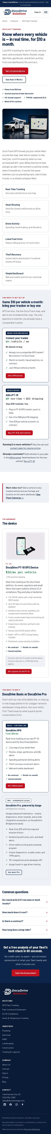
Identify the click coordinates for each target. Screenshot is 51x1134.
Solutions (14, 21)
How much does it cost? (14, 912)
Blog (4, 1081)
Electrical (6, 1035)
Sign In (37, 12)
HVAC (4, 1039)
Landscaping (7, 1043)
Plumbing (6, 1030)
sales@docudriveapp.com (13, 1100)
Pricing (5, 1077)
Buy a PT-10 (29, 461)
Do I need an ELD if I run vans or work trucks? (21, 901)
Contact (5, 1069)
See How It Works (14, 79)
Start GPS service (15, 375)
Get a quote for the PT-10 (18, 671)
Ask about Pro (14, 872)
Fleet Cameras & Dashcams (14, 1009)
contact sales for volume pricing (25, 448)
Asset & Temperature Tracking (15, 1018)
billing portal (15, 457)
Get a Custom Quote (15, 71)
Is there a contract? (12, 921)
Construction (8, 1048)
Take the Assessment (25, 973)
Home (4, 21)
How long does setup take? (16, 929)
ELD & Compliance (10, 1014)
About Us (6, 1064)
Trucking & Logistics (11, 1052)
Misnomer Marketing (32, 1129)
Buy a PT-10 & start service (19, 433)
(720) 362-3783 (8, 1097)
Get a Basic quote (15, 786)
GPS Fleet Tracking (10, 1005)
